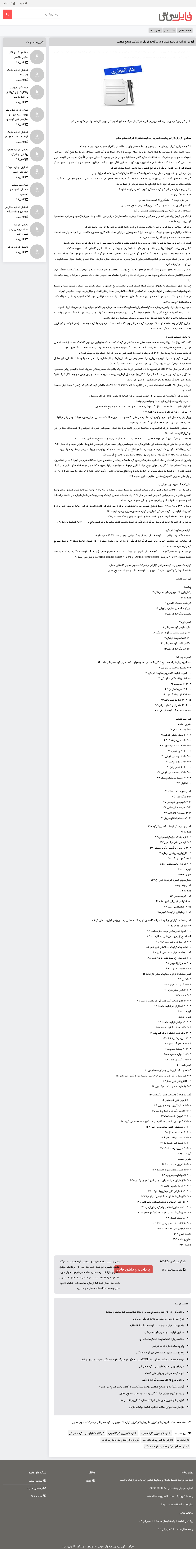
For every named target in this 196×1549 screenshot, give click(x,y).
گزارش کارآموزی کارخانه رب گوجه (120, 1440)
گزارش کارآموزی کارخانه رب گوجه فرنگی (167, 1446)
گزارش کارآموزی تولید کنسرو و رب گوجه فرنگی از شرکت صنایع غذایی (155, 41)
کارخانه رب (183, 1440)
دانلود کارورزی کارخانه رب (122, 1433)
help (88, 1481)
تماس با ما (155, 30)
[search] (7, 14)
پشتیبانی (169, 30)
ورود (21, 3)
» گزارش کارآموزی (161, 1422)
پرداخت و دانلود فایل (133, 1269)
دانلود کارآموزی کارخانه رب (156, 1433)
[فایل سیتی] (175, 16)
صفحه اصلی (184, 30)
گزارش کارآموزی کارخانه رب (157, 1440)
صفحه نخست (179, 1422)
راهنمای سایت (34, 1488)
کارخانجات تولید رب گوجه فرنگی (87, 1433)
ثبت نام (8, 3)
